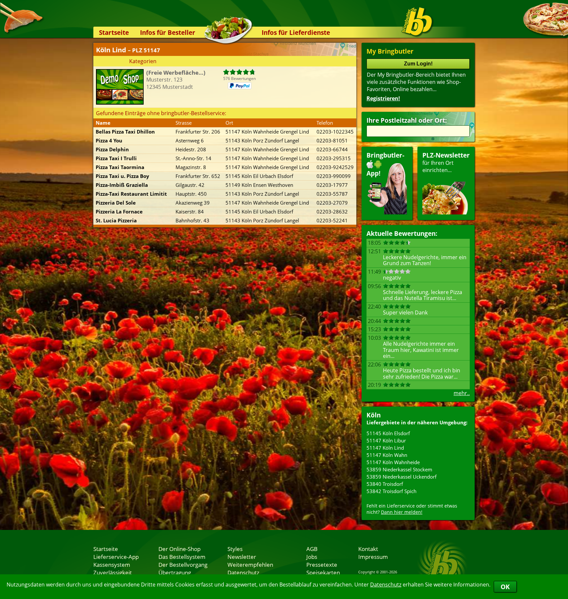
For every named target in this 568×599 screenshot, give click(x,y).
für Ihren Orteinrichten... (446, 162)
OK (505, 587)
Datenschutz (385, 584)
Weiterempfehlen (250, 564)
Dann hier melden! (401, 512)
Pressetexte (321, 564)
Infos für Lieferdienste (296, 32)
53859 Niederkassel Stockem (399, 469)
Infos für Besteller (167, 32)
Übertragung (174, 572)
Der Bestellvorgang (182, 564)
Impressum (373, 557)
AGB (312, 549)
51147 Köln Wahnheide (393, 462)
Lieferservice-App (116, 557)
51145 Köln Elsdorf (388, 433)
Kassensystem (111, 564)
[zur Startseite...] (417, 22)
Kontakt (368, 549)
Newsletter (241, 557)
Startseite (114, 32)
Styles (235, 549)
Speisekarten (323, 572)
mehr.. (462, 393)
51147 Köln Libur (386, 440)
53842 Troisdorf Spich (391, 491)
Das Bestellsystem (181, 557)
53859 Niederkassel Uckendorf (402, 476)
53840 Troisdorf (385, 484)
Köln (374, 415)
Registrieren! (383, 98)
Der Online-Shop (179, 549)
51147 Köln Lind (385, 447)
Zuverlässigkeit (112, 572)
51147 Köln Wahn (387, 455)
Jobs (311, 557)
